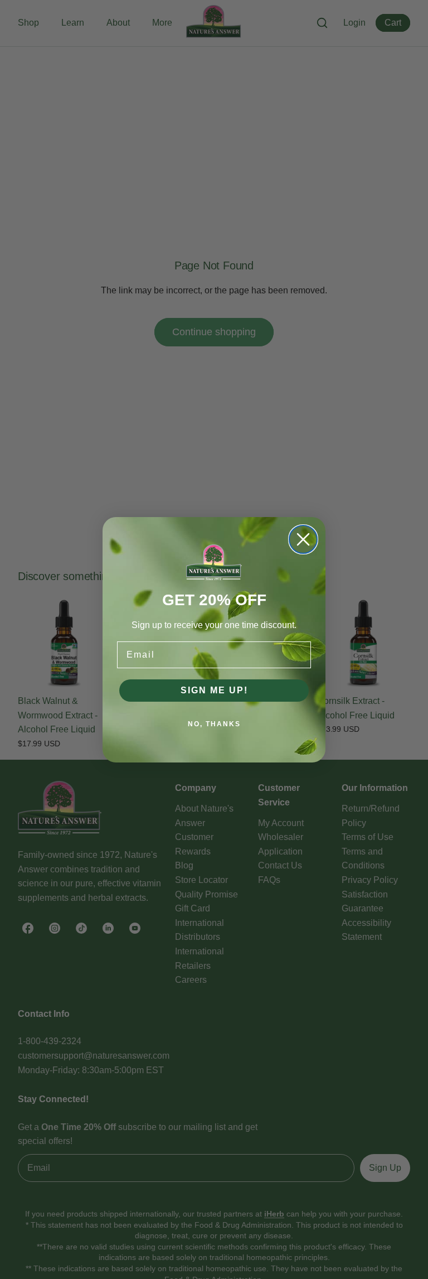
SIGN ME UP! (214, 690)
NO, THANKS (214, 724)
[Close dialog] (303, 539)
